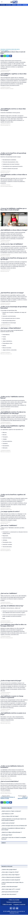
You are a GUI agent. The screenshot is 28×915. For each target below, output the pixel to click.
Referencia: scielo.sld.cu (5, 409)
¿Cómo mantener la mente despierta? (10, 879)
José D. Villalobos (5, 50)
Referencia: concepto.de (5, 255)
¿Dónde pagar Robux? (6, 835)
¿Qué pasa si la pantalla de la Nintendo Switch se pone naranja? (13, 829)
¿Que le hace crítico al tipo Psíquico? (10, 874)
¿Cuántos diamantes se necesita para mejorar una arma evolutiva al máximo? (13, 819)
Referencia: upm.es (4, 523)
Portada (3, 5)
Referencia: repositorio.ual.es (6, 509)
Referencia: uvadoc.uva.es (5, 723)
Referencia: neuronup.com (6, 451)
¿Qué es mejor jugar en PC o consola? (10, 889)
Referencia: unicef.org (5, 71)
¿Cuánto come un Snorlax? (8, 823)
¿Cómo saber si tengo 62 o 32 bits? (10, 872)
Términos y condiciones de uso (14, 902)
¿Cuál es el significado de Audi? (22, 798)
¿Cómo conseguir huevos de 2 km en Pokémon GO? (14, 825)
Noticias (8, 5)
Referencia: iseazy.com (5, 172)
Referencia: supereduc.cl (5, 304)
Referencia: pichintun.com (5, 125)
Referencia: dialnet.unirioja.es (6, 779)
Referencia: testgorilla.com (6, 550)
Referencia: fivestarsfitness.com (7, 622)
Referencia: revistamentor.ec (6, 423)
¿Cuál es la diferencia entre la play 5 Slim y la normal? (12, 883)
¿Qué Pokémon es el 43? (7, 813)
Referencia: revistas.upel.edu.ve (7, 637)
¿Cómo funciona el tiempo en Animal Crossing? (8, 798)
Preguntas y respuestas (19, 904)
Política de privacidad (14, 899)
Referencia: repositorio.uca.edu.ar (7, 88)
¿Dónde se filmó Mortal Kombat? (9, 886)
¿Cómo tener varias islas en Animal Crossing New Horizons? (13, 838)
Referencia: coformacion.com (6, 353)
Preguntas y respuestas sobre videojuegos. (10, 49)
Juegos (14, 5)
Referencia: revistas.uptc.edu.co (7, 603)
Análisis (19, 5)
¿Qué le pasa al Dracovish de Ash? (9, 891)
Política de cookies (7, 904)
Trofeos (25, 5)
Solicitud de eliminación (6, 70)
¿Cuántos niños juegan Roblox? (9, 869)
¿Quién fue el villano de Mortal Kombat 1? (11, 832)
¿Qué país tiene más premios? (8, 894)
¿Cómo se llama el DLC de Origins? (9, 816)
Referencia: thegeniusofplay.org (6, 186)
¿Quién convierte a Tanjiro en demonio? (11, 811)
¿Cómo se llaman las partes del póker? (11, 877)
